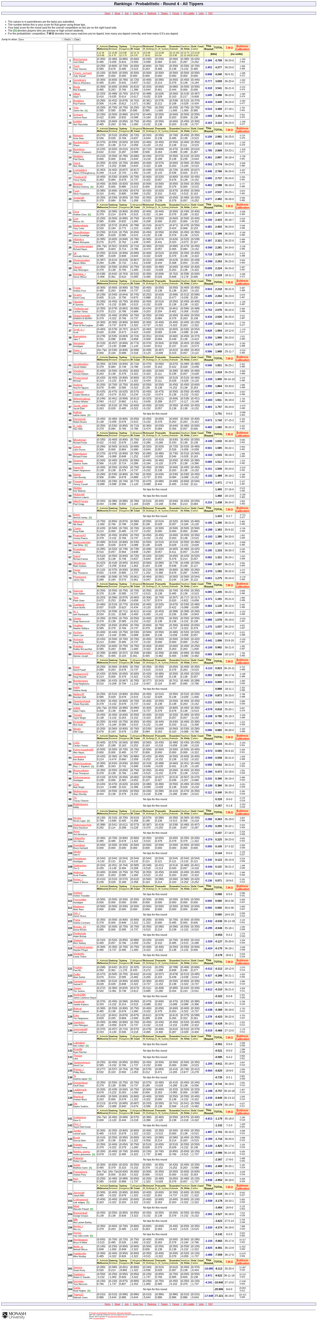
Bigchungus (80, 59)
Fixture (175, 13)
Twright (77, 715)
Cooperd (78, 392)
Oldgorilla (79, 838)
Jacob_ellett (80, 405)
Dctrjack (78, 114)
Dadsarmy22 (80, 674)
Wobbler (78, 156)
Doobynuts (79, 933)
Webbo (77, 488)
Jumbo (77, 1130)
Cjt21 (76, 742)
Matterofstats (80, 225)
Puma (76, 920)
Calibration (242, 49)
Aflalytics (78, 239)
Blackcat (78, 1096)
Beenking (79, 149)
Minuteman (79, 440)
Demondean (80, 1082)
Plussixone (79, 577)
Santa (76, 1288)
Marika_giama (81, 1151)
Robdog (78, 646)
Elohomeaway (81, 777)
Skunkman (79, 563)
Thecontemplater (83, 246)
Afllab (76, 94)
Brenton (78, 184)
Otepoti (77, 267)
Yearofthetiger (81, 232)
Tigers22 (78, 1294)
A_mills (77, 426)
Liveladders (80, 170)
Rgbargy (78, 1158)
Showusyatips (81, 260)
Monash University (124, 1313)
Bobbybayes (80, 804)
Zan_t (76, 913)
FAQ (210, 13)
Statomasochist (82, 825)
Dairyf (76, 556)
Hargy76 (78, 467)
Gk (75, 253)
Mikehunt (78, 521)
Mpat (76, 1206)
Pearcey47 (79, 535)
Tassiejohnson (81, 1062)
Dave (76, 667)
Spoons (77, 1267)
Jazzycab (78, 1192)
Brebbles (78, 100)
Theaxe (77, 1055)
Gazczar (78, 590)
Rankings (151, 13)
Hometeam (79, 858)
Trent (76, 66)
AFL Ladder (188, 13)
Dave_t (77, 350)
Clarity (77, 528)
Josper (77, 988)
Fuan (76, 191)
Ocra (76, 211)
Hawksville (79, 1253)
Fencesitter (79, 899)
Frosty (77, 288)
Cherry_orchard (82, 73)
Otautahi (78, 301)
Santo (76, 1165)
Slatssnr (78, 940)
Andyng (77, 385)
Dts (75, 1103)
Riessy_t (78, 1069)
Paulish (77, 967)
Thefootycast (80, 308)
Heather (78, 625)
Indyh (76, 687)
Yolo (76, 107)
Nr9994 (77, 121)
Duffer (76, 974)
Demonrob (79, 419)
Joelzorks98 (80, 1029)
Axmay (77, 1233)
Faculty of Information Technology (103, 1313)
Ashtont (77, 893)
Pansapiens (80, 1172)
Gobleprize (79, 1117)
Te (74, 1076)
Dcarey (77, 295)
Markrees (78, 906)
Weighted (79, 343)
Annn (76, 831)
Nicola (77, 818)
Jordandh (78, 197)
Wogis (77, 729)
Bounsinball (80, 1213)
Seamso (78, 460)
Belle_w (78, 1246)
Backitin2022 (81, 142)
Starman (78, 322)
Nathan (77, 412)
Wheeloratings (81, 398)
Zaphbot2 (79, 604)
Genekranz (79, 80)
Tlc (75, 798)
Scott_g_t (78, 329)
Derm (76, 514)
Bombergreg (80, 681)
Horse (76, 570)
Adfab (76, 708)
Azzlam (77, 632)
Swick (76, 163)
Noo (75, 1178)
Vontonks (78, 953)
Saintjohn (79, 1022)
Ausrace (78, 639)
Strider (77, 851)
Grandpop (79, 845)
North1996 (79, 995)
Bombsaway (80, 1239)
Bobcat (77, 1008)
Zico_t (77, 1124)
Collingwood (80, 1199)
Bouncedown (81, 770)
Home (107, 13)
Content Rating (99, 1318)
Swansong (79, 756)
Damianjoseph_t (83, 653)
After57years (80, 501)
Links (201, 13)
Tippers (164, 13)
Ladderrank (80, 1089)
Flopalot (78, 481)
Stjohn (77, 474)
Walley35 (78, 694)
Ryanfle (77, 1049)
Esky (76, 1015)
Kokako (77, 1144)
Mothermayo (80, 791)
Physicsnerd (80, 378)
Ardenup (78, 872)
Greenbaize (80, 453)
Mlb (75, 1219)
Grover (77, 446)
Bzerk (76, 1137)
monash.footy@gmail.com (117, 1316)
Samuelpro (79, 981)
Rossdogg (79, 549)
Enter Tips (138, 13)
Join (127, 13)
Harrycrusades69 (83, 749)
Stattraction (80, 865)
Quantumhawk (81, 701)
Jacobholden (80, 364)
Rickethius (79, 722)
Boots (76, 87)
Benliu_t (78, 1226)
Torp (75, 597)
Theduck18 (80, 177)
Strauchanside (81, 315)
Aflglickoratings (82, 763)
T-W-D (229, 47)
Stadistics (79, 1274)
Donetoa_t (79, 274)
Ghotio (77, 618)
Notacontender (82, 542)
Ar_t (75, 611)
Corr (75, 218)
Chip (76, 784)
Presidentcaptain (83, 947)
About (117, 13)
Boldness (242, 46)
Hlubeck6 (79, 494)
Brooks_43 (79, 927)
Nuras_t (78, 879)
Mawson (78, 135)
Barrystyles (79, 336)
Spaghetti (79, 1001)
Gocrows (78, 1281)
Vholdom (78, 371)
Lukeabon (79, 1043)
